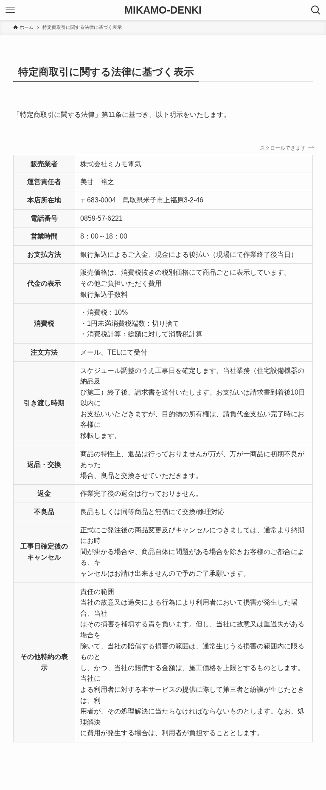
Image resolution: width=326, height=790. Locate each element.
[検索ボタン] (316, 10)
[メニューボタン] (10, 10)
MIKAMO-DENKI (163, 10)
